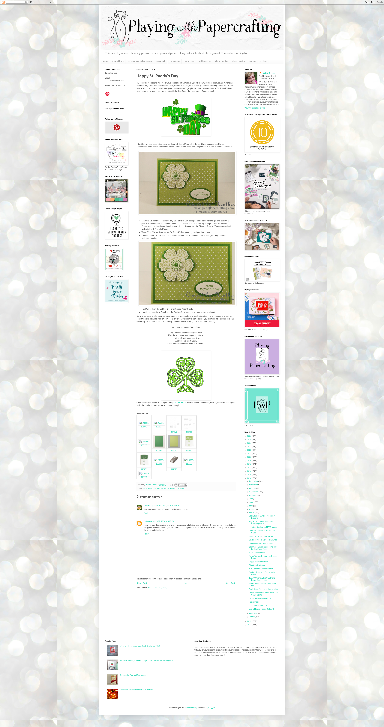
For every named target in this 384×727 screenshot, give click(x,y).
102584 (159, 451)
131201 (174, 451)
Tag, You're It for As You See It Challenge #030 (261, 523)
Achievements (205, 61)
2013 (249, 621)
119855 (189, 464)
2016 (249, 471)
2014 (249, 478)
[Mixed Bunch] (144, 423)
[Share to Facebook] (185, 485)
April (251, 509)
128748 (174, 432)
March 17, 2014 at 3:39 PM (169, 506)
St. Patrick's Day (160, 488)
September (254, 492)
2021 (249, 454)
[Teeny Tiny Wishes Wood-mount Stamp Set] (174, 429)
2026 (249, 436)
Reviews (263, 61)
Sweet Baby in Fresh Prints (260, 598)
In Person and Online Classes (140, 61)
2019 (249, 461)
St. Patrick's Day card (176, 488)
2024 (249, 443)
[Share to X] (182, 485)
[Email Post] (171, 485)
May (251, 506)
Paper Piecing (255, 602)
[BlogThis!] (179, 485)
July (251, 499)
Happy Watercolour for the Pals (261, 536)
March (252, 513)
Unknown (148, 521)
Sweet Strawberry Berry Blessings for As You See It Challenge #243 (147, 661)
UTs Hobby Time (151, 506)
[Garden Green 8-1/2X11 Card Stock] (159, 448)
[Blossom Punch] (159, 460)
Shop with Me (118, 61)
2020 (249, 457)
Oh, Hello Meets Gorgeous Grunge (263, 540)
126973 (144, 469)
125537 (159, 427)
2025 (249, 440)
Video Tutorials (238, 61)
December (253, 481)
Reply (146, 513)
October (252, 488)
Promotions (175, 61)
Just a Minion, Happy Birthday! (261, 609)
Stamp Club (160, 61)
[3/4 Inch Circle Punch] (174, 466)
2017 (249, 468)
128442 (144, 427)
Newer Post (142, 583)
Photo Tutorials (221, 61)
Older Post (230, 583)
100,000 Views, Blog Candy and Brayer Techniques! (262, 579)
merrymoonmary (190, 708)
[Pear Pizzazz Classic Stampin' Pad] (189, 448)
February (253, 613)
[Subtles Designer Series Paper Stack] (144, 441)
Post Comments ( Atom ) (157, 588)
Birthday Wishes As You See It (261, 543)
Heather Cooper (152, 485)
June (251, 502)
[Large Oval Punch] (189, 460)
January (252, 617)
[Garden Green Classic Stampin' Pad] (144, 466)
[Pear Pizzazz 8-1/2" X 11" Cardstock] (174, 448)
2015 (249, 475)
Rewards (252, 61)
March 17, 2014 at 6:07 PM (163, 521)
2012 (249, 625)
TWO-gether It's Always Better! (261, 569)
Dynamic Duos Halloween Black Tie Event (137, 690)
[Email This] (175, 485)
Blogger (211, 708)
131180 (189, 451)
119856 (144, 477)
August (252, 495)
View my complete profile (254, 108)
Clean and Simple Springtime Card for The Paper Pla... (263, 548)
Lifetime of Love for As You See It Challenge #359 (140, 646)
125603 (159, 464)
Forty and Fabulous (257, 552)
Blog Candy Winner (257, 565)
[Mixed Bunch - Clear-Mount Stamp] (159, 423)
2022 (249, 450)
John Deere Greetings (258, 605)
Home (105, 61)
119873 (174, 469)
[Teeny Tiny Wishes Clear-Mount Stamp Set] (189, 429)
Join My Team (189, 61)
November (253, 485)
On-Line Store (180, 403)
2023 (249, 447)
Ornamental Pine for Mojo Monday (133, 675)
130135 (144, 445)
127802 (189, 432)
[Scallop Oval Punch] (144, 473)
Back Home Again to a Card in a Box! (264, 589)
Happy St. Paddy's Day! (258, 562)
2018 (249, 464)
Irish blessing (148, 488)
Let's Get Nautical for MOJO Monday (263, 527)
